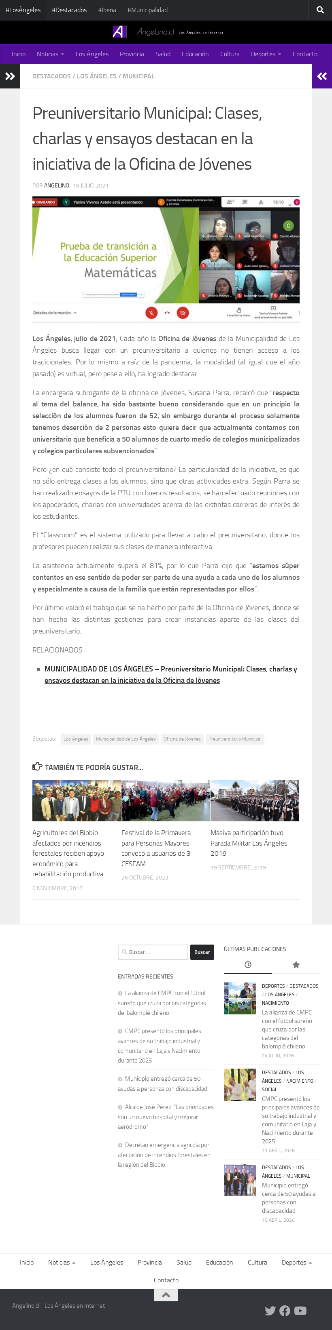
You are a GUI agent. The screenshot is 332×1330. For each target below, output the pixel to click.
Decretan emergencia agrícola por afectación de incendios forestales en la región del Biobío (164, 1154)
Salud (162, 54)
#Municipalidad (148, 10)
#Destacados (69, 10)
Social (269, 1089)
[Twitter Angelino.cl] (270, 1311)
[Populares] (296, 965)
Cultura (230, 54)
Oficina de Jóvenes (182, 739)
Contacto (305, 54)
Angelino (56, 185)
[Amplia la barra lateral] (10, 76)
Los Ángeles (92, 54)
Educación (195, 54)
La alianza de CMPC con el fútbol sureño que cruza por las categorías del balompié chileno (162, 1002)
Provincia (132, 54)
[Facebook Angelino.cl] (285, 1311)
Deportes (263, 54)
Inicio (19, 54)
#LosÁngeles (23, 10)
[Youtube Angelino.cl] (299, 1311)
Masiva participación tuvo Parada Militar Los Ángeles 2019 (249, 843)
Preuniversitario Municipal (235, 739)
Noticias (47, 54)
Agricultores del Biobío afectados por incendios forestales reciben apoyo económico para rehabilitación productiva (68, 853)
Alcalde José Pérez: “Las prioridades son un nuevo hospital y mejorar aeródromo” (166, 1116)
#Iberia (107, 10)
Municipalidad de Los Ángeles (126, 739)
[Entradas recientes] (248, 965)
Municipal (139, 76)
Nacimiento (275, 1003)
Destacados (51, 76)
